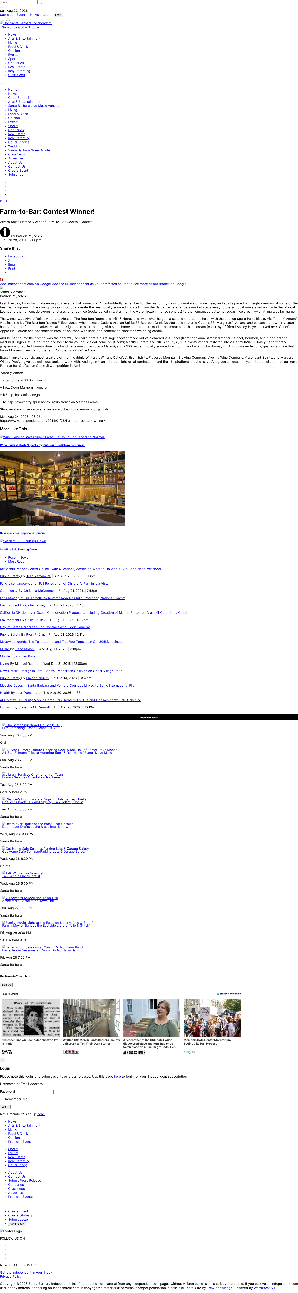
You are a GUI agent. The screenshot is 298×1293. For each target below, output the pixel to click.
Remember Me (15, 1099)
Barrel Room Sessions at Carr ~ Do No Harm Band (40, 950)
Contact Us (17, 166)
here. (41, 1114)
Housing (7, 707)
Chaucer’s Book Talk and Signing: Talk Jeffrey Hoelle (42, 802)
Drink (4, 201)
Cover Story (17, 1165)
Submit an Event (12, 15)
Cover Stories (18, 142)
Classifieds (16, 75)
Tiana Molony (25, 649)
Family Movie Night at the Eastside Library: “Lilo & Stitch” (46, 925)
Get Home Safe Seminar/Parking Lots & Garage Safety (44, 851)
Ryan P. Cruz (36, 634)
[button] (31, 1027)
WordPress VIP (265, 1288)
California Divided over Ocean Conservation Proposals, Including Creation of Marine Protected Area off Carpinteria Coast (93, 612)
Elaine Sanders (37, 678)
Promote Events (20, 1197)
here (117, 1076)
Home (12, 89)
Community (9, 591)
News (12, 34)
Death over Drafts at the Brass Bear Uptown (36, 827)
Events (13, 55)
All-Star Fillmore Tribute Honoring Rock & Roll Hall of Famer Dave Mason (58, 753)
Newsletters (39, 15)
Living (12, 42)
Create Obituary (20, 1215)
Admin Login (17, 1223)
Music (5, 649)
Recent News (18, 557)
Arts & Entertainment (24, 38)
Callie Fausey (35, 605)
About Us (15, 162)
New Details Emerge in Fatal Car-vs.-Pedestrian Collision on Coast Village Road (61, 671)
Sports (13, 59)
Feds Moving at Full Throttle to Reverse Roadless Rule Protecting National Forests (62, 598)
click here (186, 1288)
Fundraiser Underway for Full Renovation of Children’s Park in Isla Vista (54, 583)
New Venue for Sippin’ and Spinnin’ (22, 533)
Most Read (16, 561)
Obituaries (16, 63)
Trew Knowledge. (220, 1288)
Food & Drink (18, 47)
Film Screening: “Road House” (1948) (30, 728)
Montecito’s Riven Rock (18, 656)
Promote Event (19, 1142)
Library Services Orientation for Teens (31, 777)
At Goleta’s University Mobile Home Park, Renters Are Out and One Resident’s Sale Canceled (70, 700)
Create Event (18, 170)
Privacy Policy (11, 1276)
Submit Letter (18, 1219)
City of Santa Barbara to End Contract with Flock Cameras (45, 627)
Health (5, 693)
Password (7, 1091)
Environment (10, 605)
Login (58, 14)
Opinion (14, 51)
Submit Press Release (24, 1180)
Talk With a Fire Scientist (21, 876)
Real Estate (16, 67)
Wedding (14, 146)
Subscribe (10, 27)
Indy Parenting (19, 71)
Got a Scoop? (28, 27)
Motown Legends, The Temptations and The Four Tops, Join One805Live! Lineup (61, 642)
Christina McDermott (40, 591)
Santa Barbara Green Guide (29, 150)
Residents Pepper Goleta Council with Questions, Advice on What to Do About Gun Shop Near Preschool (80, 569)
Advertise (15, 158)
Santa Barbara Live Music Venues (33, 106)
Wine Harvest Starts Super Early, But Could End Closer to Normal (42, 445)
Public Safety (10, 576)
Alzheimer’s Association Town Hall (28, 901)
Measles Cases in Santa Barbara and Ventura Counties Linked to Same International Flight (69, 685)
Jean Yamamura (38, 576)
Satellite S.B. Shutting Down (18, 549)
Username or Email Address (21, 1084)
